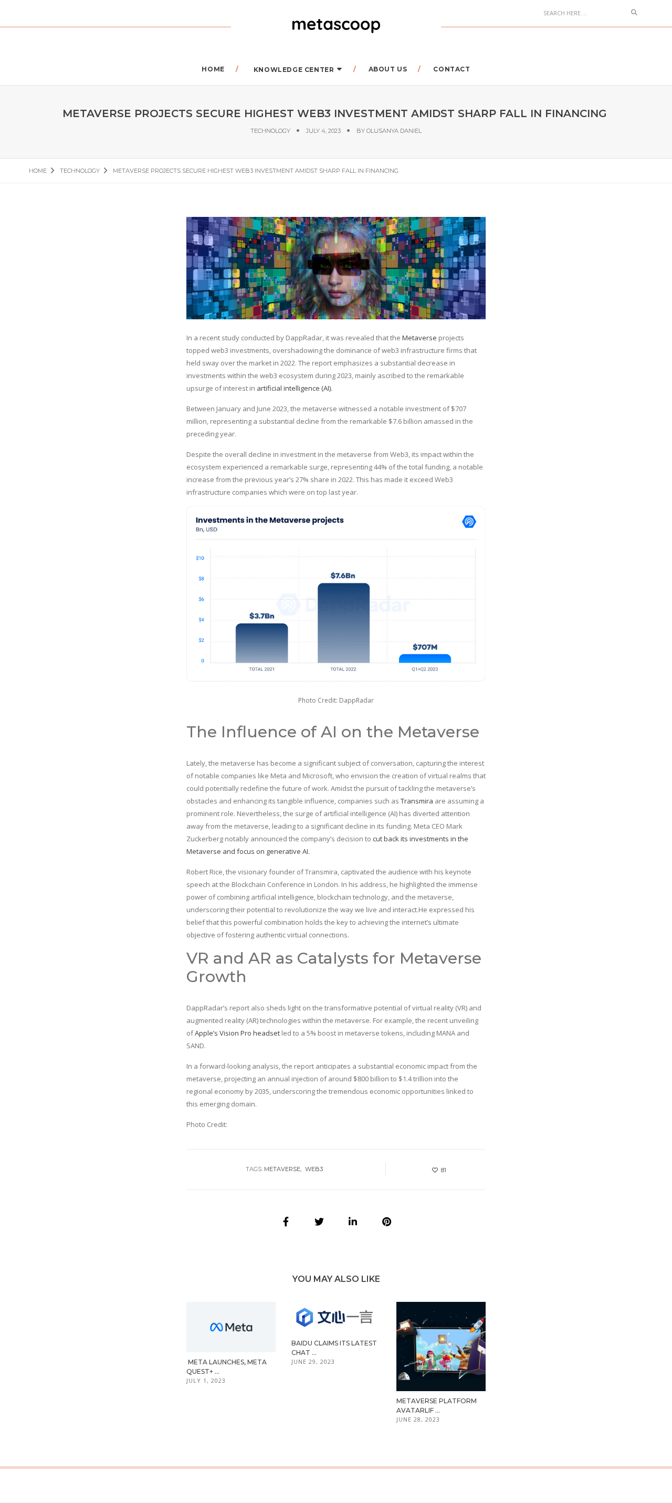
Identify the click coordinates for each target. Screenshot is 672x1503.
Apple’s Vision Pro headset (236, 1033)
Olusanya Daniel (394, 130)
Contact (451, 69)
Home (213, 69)
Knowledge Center (294, 70)
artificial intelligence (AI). (294, 388)
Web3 (314, 1169)
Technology (270, 130)
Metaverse (419, 337)
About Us (388, 69)
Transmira (417, 801)
